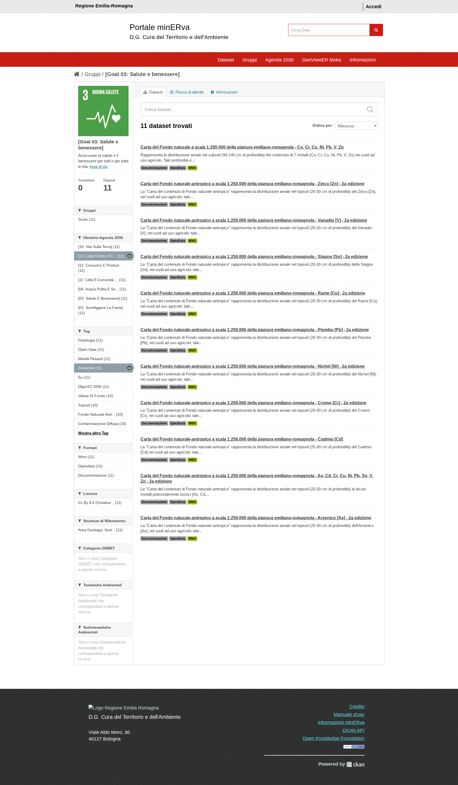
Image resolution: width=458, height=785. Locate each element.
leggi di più (99, 166)
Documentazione (154, 168)
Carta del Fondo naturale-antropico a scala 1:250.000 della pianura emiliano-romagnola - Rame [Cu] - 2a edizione (252, 293)
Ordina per (322, 125)
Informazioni (363, 60)
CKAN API (353, 730)
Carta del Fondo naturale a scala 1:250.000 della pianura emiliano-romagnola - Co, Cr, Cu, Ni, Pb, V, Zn (242, 147)
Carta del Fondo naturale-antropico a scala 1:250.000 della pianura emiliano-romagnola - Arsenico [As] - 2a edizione (255, 518)
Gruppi (250, 60)
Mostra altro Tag (93, 433)
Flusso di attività (188, 92)
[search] (370, 109)
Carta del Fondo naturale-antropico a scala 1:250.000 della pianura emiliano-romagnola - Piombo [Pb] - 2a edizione (254, 329)
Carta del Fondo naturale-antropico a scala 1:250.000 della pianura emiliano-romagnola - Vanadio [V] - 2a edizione (253, 220)
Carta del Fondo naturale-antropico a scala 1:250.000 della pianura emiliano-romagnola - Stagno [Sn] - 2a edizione (254, 256)
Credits (356, 706)
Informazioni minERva (341, 722)
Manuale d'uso (349, 714)
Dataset (226, 60)
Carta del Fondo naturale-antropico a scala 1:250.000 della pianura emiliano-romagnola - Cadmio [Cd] (241, 439)
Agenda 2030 (279, 60)
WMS (192, 168)
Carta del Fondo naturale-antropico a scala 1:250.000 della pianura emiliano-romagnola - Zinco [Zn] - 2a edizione (252, 183)
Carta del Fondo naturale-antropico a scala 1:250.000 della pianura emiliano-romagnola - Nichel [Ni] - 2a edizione (252, 366)
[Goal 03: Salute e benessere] (142, 74)
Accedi (373, 6)
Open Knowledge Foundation (333, 738)
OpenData (177, 168)
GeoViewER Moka (321, 60)
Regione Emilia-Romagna (104, 5)
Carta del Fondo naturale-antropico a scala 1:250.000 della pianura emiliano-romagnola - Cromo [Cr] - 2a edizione (253, 403)
